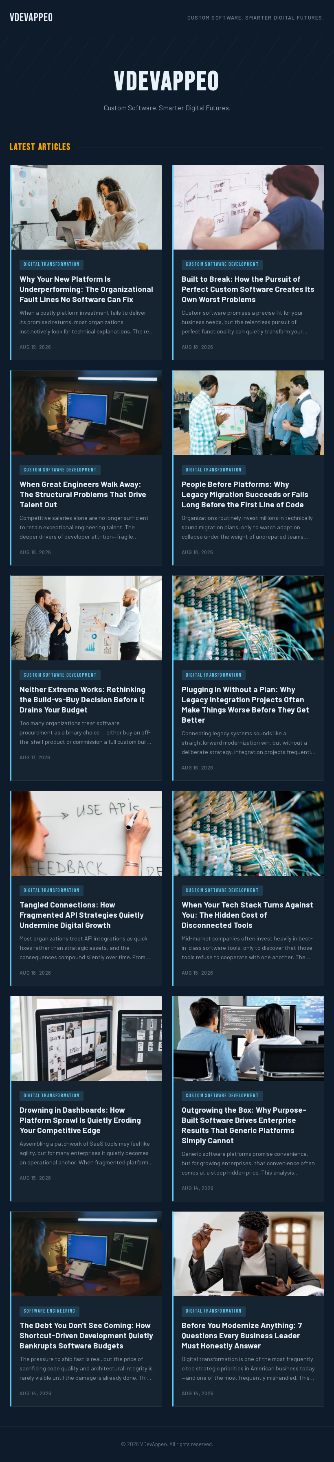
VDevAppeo (31, 17)
